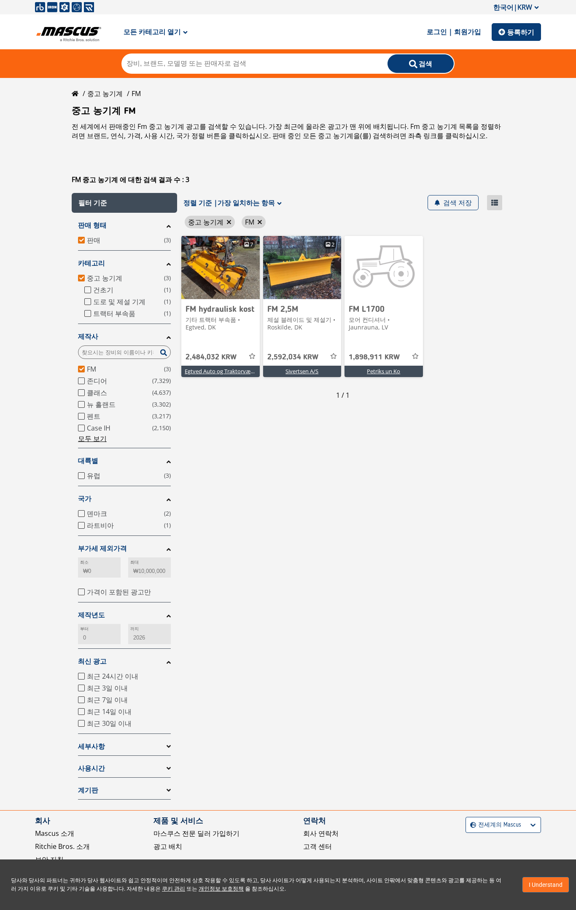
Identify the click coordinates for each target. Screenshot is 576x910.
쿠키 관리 (173, 889)
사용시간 (91, 768)
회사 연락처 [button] (321, 833)
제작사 (88, 336)
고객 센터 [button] (317, 846)
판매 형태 (92, 225)
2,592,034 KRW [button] (292, 357)
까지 (134, 628)
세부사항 (91, 746)
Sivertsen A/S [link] (301, 371)
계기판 (88, 790)
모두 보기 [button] (92, 438)
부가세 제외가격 (102, 548)
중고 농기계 (105, 93)
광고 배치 (167, 846)
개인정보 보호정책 (221, 889)
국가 (85, 498)
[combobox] (471, 825)
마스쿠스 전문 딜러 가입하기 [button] (196, 833)
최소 (84, 562)
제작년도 (91, 614)
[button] (124, 203)
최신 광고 (92, 661)
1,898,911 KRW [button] (374, 357)
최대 (134, 562)
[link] (220, 267)
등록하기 (520, 32)
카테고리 (91, 263)
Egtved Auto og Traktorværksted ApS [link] (231, 371)
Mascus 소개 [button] (54, 833)
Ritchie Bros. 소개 (62, 846)
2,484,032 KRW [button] (211, 357)
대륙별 (88, 460)
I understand (546, 884)
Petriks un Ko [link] (383, 371)
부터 (84, 628)
